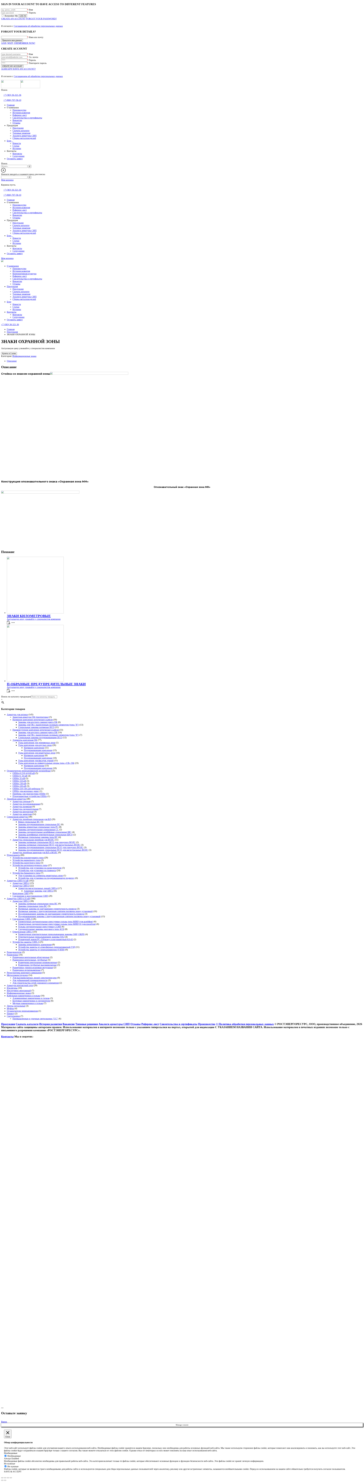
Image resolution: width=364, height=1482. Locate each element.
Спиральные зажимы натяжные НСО (36, 727)
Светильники (13, 1016)
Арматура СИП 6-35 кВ (18, 898)
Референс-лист (20, 276)
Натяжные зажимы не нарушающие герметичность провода (47, 909)
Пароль (32, 13)
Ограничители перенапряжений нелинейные (29, 771)
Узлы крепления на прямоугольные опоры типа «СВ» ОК (46, 763)
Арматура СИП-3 (21, 901)
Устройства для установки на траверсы (37, 870)
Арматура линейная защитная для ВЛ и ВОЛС (35, 852)
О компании (13, 266)
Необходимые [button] (10, 1453)
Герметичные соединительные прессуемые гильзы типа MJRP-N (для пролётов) (57, 924)
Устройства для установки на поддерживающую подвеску (46, 878)
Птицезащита (13, 855)
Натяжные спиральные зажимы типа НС (38, 837)
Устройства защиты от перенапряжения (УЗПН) (41, 949)
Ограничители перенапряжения (22, 1011)
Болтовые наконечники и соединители (31, 1001)
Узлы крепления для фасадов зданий (36, 760)
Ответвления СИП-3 (23, 932)
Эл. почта (33, 57)
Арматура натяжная (22, 806)
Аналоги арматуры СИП (25, 296)
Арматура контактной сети (20, 985)
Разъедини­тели (14, 952)
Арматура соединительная (25, 809)
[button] (8, 623)
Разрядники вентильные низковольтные (37, 962)
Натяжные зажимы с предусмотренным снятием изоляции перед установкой (55, 911)
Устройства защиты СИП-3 (26, 942)
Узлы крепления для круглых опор (35, 745)
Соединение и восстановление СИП (30, 896)
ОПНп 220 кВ (19, 786)
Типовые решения (21, 294)
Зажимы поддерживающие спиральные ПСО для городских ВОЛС (50, 847)
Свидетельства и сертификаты (27, 279)
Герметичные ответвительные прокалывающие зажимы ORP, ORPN (51, 934)
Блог (9, 302)
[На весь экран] (5, 1477)
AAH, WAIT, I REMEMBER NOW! (18, 43)
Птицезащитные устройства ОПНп (30, 796)
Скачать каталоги (21, 291)
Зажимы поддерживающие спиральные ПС (39, 824)
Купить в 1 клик (9, 353)
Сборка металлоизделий (24, 299)
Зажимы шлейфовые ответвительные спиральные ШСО (45, 834)
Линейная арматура (16, 799)
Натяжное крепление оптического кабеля (33, 719)
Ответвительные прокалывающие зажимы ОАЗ (41, 937)
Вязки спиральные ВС (29, 822)
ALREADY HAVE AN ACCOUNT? (18, 69)
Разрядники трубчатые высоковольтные (37, 965)
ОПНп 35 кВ (19, 778)
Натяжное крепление (34, 748)
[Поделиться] (8, 1477)
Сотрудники (18, 317)
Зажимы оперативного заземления (35, 944)
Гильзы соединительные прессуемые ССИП (39, 926)
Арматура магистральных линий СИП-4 (37, 888)
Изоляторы (12, 988)
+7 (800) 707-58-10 (12, 100)
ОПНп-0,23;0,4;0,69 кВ (24, 773)
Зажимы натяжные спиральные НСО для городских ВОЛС (47, 842)
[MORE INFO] (13, 623)
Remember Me (11, 16)
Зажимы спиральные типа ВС (32, 906)
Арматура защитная (22, 814)
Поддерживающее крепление (38, 750)
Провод (10, 1013)
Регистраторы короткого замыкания (24, 972)
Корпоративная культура (24, 273)
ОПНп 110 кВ (19, 781)
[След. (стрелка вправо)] (5, 1480)
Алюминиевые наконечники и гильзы (31, 998)
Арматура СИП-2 (21, 883)
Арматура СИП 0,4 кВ (18, 880)
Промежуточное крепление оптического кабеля (36, 730)
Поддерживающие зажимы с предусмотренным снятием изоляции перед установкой (59, 916)
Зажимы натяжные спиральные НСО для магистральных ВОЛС (49, 845)
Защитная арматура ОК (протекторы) (31, 717)
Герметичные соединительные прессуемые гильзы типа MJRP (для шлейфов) (55, 921)
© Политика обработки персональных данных (245, 1024)
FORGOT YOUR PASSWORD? (41, 18)
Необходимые (14, 1456)
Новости (17, 304)
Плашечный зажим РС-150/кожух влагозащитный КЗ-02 (45, 939)
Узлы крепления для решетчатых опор (36, 753)
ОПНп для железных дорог (26, 791)
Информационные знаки (24, 356)
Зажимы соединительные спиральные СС (38, 829)
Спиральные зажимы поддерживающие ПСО (40, 737)
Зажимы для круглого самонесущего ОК (37, 722)
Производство (19, 268)
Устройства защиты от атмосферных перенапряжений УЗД (46, 947)
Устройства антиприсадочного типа (30, 865)
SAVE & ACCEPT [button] (12, 1471)
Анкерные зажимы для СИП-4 (38, 891)
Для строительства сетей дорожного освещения (36, 983)
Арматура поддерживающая (26, 804)
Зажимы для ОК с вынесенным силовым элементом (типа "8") (48, 725)
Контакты (11, 312)
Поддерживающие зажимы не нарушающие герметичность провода (51, 914)
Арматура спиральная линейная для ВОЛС (33, 840)
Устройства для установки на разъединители (40, 868)
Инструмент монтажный (19, 990)
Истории (17, 309)
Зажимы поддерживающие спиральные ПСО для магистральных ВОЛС (53, 850)
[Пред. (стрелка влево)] (2, 1480)
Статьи (16, 307)
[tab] (185, 361)
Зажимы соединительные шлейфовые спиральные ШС (44, 832)
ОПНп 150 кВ (19, 783)
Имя (31, 10)
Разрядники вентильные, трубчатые (30, 960)
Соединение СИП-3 (22, 919)
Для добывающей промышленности (30, 980)
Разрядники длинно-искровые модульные (33, 967)
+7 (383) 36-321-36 (12, 95)
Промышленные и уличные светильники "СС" (35, 1018)
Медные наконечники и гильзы (28, 1003)
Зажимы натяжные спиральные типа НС (38, 903)
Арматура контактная (23, 811)
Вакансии (17, 281)
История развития (21, 271)
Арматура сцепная (21, 801)
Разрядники (12, 955)
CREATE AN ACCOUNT (13, 18)
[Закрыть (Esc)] (11, 1477)
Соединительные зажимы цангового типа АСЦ (41, 929)
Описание (12, 361)
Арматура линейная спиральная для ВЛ (32, 819)
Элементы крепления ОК (25, 740)
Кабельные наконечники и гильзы (23, 995)
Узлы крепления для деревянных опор (36, 742)
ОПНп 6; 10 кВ (20, 776)
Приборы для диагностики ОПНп (29, 794)
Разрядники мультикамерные (27, 970)
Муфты (10, 1008)
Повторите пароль (37, 63)
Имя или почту (36, 37)
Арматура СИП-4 (21, 886)
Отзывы (16, 284)
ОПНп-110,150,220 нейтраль (26, 788)
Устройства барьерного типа (26, 873)
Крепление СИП (21, 893)
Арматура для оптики (17, 714)
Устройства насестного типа (26, 863)
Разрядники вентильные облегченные (31, 957)
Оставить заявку (15, 319)
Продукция (12, 286)
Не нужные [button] (9, 1463)
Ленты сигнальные (16, 1006)
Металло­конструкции (17, 975)
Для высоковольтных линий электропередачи (35, 978)
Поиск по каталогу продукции (16, 696)
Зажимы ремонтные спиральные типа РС (38, 827)
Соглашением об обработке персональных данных (38, 26)
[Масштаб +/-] (2, 1477)
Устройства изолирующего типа (28, 857)
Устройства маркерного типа (27, 860)
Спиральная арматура (17, 817)
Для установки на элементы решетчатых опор (40, 875)
